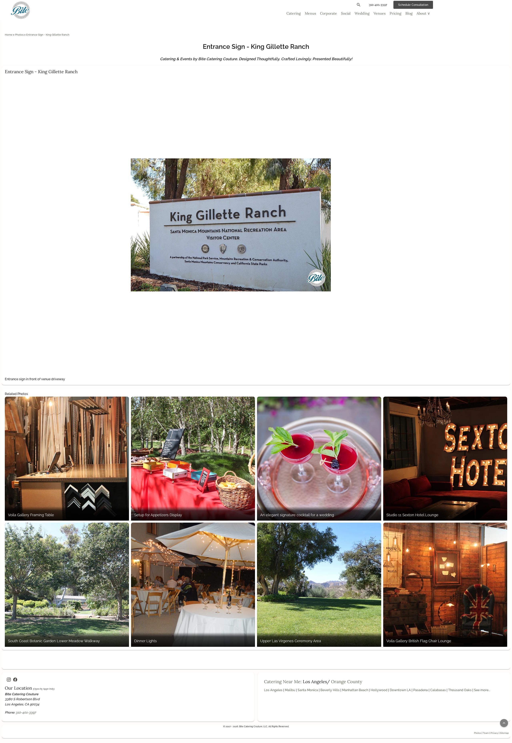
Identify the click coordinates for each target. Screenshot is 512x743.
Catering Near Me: (283, 681)
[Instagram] (9, 680)
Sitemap (504, 733)
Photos (19, 34)
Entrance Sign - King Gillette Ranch (47, 34)
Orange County (346, 681)
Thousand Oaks (460, 690)
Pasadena (420, 690)
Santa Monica (308, 690)
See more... (482, 690)
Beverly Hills (330, 690)
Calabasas (438, 690)
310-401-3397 (26, 712)
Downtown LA (400, 690)
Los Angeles (273, 690)
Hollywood (379, 690)
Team (486, 733)
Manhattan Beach (355, 690)
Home (9, 34)
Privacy (494, 733)
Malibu (290, 690)
